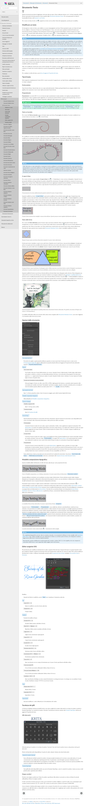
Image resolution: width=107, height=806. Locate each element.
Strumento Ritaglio (7, 154)
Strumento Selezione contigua (7, 196)
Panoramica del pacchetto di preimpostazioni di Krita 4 (8, 61)
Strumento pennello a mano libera (9, 131)
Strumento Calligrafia (8, 124)
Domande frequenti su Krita (7, 220)
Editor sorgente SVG (9, 120)
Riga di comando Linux (7, 66)
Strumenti (4, 98)
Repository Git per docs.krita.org (43, 803)
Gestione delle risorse (7, 78)
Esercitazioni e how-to (6, 216)
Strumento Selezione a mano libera (9, 189)
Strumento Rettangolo (8, 135)
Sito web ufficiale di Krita (28, 803)
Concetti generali (5, 20)
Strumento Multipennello (8, 152)
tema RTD (42, 801)
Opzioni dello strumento (7, 112)
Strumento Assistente (8, 174)
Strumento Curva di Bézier (9, 144)
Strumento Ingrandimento (8, 209)
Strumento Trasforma (8, 158)
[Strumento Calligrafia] (81, 793)
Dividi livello (5, 90)
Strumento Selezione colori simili (9, 203)
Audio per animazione (7, 25)
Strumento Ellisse (7, 137)
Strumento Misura (7, 180)
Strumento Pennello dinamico (9, 149)
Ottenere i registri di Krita (7, 85)
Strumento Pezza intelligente (9, 172)
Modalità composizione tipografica (7, 117)
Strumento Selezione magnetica (7, 206)
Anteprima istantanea (7, 55)
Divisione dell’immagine (7, 51)
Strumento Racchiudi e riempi (9, 162)
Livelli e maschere (6, 64)
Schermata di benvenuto (7, 213)
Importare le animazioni (7, 53)
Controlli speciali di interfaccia (9, 87)
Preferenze (4, 73)
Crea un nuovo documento (8, 35)
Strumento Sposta (7, 156)
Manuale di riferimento (6, 23)
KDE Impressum (56, 803)
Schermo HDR (5, 48)
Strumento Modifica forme (9, 103)
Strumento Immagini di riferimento (8, 177)
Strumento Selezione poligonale (7, 192)
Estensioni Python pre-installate (7, 38)
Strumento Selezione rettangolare (7, 183)
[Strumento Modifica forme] (24, 793)
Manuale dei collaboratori (7, 223)
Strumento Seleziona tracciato (7, 199)
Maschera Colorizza (7, 170)
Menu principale (5, 69)
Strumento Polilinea (7, 142)
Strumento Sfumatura (8, 164)
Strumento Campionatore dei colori (9, 167)
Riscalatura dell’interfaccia (8, 58)
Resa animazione (5, 76)
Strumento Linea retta (8, 133)
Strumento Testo (6, 105)
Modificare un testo (9, 107)
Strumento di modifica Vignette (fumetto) (8, 127)
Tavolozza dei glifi (8, 122)
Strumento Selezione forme (9, 101)
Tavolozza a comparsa (7, 71)
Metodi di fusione (6, 28)
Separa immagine (6, 83)
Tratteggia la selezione (7, 96)
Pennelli (4, 30)
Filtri (3, 46)
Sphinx (31, 801)
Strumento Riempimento (8, 160)
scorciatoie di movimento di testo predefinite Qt (51, 48)
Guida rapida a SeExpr (7, 80)
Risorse (3, 227)
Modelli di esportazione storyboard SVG (7, 93)
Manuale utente (4, 16)
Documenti (26, 3)
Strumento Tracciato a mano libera (9, 147)
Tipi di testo (7, 109)
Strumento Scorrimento (8, 211)
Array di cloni (5, 32)
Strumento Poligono (7, 139)
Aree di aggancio (6, 41)
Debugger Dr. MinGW (7, 43)
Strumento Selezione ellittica (9, 186)
